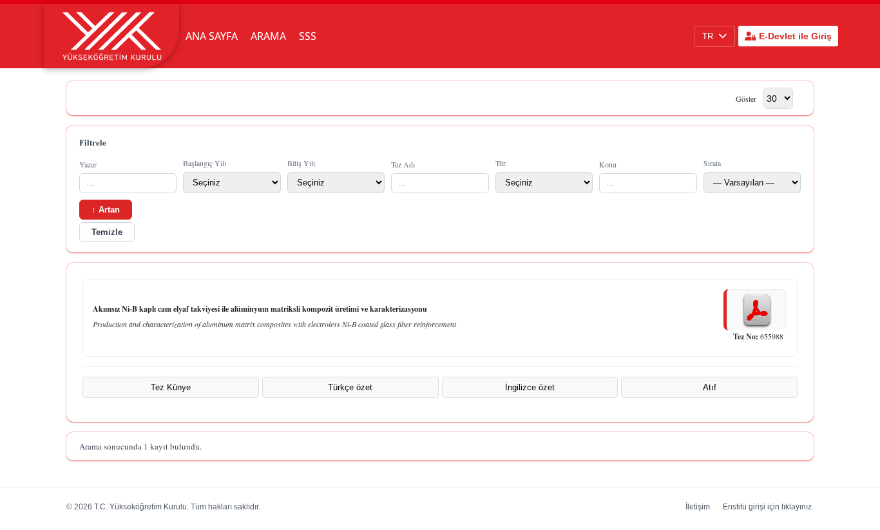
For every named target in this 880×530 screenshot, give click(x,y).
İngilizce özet (530, 387)
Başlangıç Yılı (204, 163)
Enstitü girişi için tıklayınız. (768, 506)
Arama (268, 36)
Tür (500, 163)
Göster (746, 98)
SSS (307, 36)
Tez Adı (403, 164)
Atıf (709, 387)
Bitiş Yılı (301, 163)
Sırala (712, 163)
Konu (608, 164)
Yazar (88, 164)
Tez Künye (171, 387)
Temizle (106, 232)
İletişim (697, 506)
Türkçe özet (350, 387)
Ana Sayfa (212, 36)
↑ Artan (105, 209)
